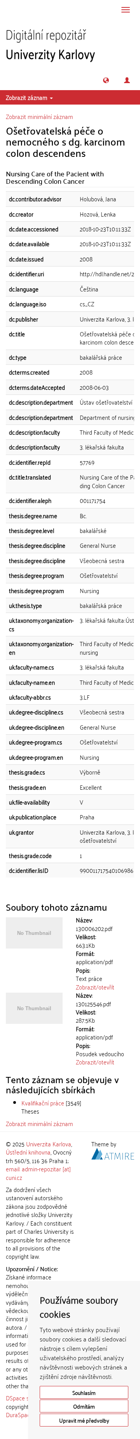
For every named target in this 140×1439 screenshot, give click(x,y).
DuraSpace (19, 1414)
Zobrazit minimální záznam (39, 116)
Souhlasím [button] (84, 1392)
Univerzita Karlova (48, 1143)
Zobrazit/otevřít (95, 986)
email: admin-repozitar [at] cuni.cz (38, 1172)
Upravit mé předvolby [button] (84, 1420)
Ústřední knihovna (28, 1151)
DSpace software (27, 1397)
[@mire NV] (112, 1152)
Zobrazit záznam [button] (27, 97)
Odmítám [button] (84, 1406)
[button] (106, 80)
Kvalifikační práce (42, 1102)
